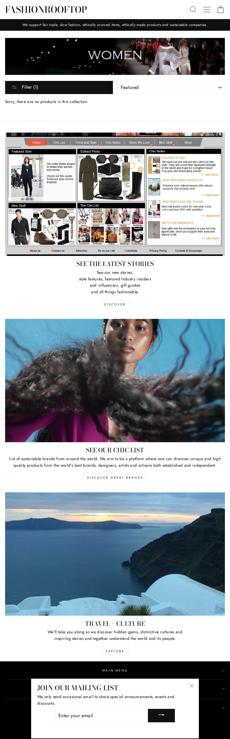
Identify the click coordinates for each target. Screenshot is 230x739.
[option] (115, 25)
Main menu (115, 670)
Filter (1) (29, 87)
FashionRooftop (46, 9)
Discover (115, 304)
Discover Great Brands (115, 477)
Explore (115, 651)
